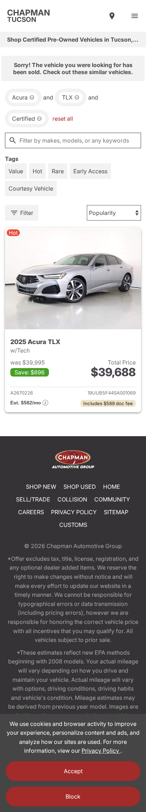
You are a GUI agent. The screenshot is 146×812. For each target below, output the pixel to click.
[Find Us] (112, 16)
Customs (73, 524)
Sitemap (116, 512)
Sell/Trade (33, 499)
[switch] (134, 16)
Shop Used (79, 486)
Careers (31, 512)
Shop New (41, 486)
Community (112, 499)
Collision (72, 499)
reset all (62, 118)
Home (111, 486)
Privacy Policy (74, 512)
